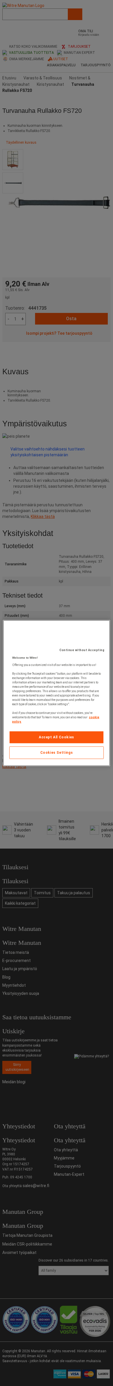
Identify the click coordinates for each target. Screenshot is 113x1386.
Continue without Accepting (81, 650)
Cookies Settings (56, 753)
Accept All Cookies (56, 737)
